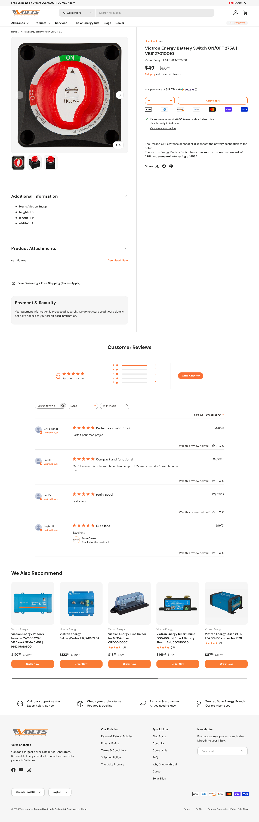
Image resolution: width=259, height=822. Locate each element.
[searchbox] (47, 405)
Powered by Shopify (44, 809)
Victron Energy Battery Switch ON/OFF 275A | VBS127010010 (41, 31)
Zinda (83, 809)
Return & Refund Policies (117, 736)
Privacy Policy (110, 743)
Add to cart (213, 100)
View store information (163, 128)
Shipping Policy (111, 757)
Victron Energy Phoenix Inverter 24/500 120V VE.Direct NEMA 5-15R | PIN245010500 (27, 640)
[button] (245, 13)
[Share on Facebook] (164, 166)
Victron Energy (153, 60)
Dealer (119, 23)
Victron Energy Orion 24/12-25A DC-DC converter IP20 (224, 636)
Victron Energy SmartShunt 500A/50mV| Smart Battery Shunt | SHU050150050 (175, 638)
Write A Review (191, 375)
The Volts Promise (112, 764)
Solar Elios (159, 778)
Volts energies (26, 809)
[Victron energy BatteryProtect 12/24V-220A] (81, 603)
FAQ (155, 757)
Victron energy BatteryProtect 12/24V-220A (79, 636)
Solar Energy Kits (88, 23)
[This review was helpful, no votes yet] (213, 446)
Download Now (117, 260)
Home (14, 31)
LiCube (232, 809)
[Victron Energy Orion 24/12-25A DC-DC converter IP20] (226, 603)
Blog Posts (159, 736)
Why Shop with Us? (165, 764)
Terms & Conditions (114, 750)
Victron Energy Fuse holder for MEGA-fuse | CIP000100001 (127, 638)
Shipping (150, 74)
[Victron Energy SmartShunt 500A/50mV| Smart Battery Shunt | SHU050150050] (177, 603)
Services (61, 23)
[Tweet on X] (157, 166)
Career (157, 771)
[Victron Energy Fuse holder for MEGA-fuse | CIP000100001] (129, 603)
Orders (187, 809)
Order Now (32, 663)
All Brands (18, 23)
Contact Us (160, 750)
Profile (199, 809)
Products (40, 23)
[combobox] (136, 13)
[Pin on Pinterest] (171, 166)
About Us (159, 743)
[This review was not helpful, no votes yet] (220, 446)
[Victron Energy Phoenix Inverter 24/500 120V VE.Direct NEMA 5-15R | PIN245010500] (32, 603)
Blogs (107, 23)
